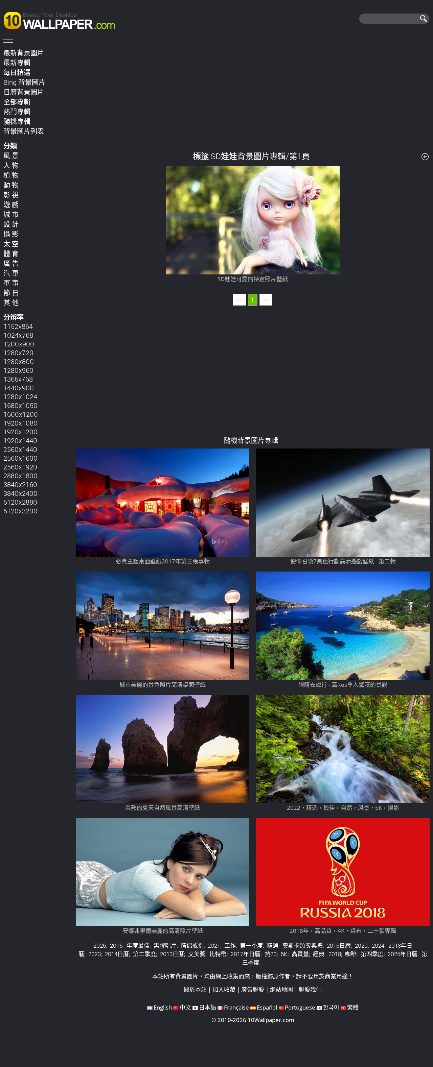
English (163, 1007)
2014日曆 (117, 954)
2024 (378, 945)
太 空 (11, 243)
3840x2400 (20, 493)
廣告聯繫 (252, 989)
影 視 (11, 194)
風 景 (11, 155)
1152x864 (18, 326)
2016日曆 (339, 945)
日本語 (207, 1007)
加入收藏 (223, 989)
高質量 (300, 954)
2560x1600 (20, 458)
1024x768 (18, 335)
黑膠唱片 (165, 945)
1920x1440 (20, 440)
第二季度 (144, 954)
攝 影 (11, 233)
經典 (318, 954)
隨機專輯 (16, 121)
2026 (99, 945)
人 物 (11, 165)
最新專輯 (16, 62)
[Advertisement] (253, 94)
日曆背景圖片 (23, 92)
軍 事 (11, 282)
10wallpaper (62, 19)
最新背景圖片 (23, 52)
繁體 (353, 1007)
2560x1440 (20, 449)
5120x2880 (20, 502)
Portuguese (300, 1007)
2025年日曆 (402, 954)
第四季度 (372, 954)
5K (284, 954)
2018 (334, 954)
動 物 (11, 184)
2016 (116, 945)
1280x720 (18, 352)
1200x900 (18, 343)
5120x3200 (20, 510)
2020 (361, 945)
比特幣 (218, 954)
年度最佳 (138, 945)
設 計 (11, 224)
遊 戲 (11, 204)
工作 (230, 945)
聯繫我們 (310, 989)
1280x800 (18, 361)
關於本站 (195, 989)
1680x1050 (20, 405)
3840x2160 (20, 484)
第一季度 (251, 945)
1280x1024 (20, 396)
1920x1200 (20, 431)
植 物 (11, 175)
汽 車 (11, 273)
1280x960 (18, 370)
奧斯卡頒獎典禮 (302, 945)
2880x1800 (20, 475)
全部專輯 (16, 101)
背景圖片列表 (23, 131)
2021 (214, 945)
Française (236, 1007)
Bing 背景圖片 (24, 82)
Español (267, 1007)
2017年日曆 (245, 954)
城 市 (11, 214)
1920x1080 (20, 422)
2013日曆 (172, 954)
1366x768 (18, 378)
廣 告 (11, 263)
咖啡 (351, 954)
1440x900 (18, 387)
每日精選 (16, 72)
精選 (272, 945)
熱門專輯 (16, 111)
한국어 (331, 1007)
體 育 (11, 253)
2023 (94, 954)
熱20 (271, 954)
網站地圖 (281, 989)
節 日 (11, 292)
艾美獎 (196, 954)
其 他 (11, 302)
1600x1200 (20, 414)
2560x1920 (20, 466)
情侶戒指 (192, 945)
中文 (185, 1007)
